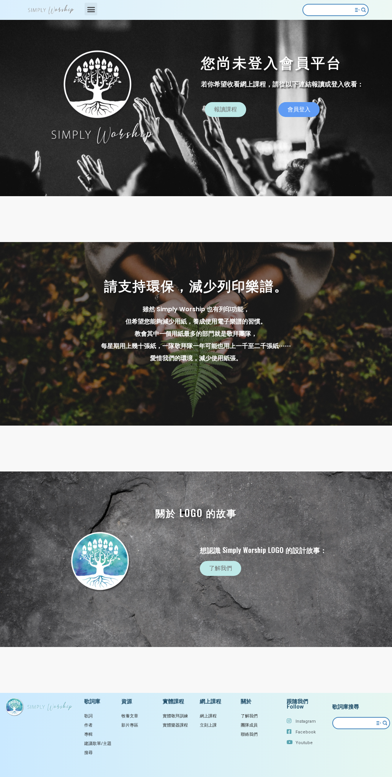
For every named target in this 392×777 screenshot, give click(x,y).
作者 (88, 725)
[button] (91, 9)
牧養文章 (129, 716)
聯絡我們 (249, 734)
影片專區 (129, 725)
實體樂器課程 (175, 725)
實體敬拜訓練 (175, 716)
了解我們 (249, 716)
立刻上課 (208, 725)
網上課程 (208, 716)
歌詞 (88, 716)
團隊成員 (249, 725)
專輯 (88, 734)
